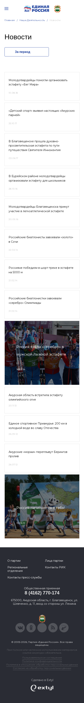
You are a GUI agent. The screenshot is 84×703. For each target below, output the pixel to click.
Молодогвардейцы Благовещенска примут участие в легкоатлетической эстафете (39, 209)
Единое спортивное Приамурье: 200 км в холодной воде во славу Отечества (38, 426)
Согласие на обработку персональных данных (42, 668)
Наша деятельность (32, 20)
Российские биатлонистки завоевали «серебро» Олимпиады (35, 300)
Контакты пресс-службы (24, 577)
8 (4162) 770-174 (42, 592)
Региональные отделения (17, 569)
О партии (14, 560)
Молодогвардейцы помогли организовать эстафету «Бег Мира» (38, 82)
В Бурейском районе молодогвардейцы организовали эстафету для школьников (37, 178)
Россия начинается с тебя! (40, 508)
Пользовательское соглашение (42, 657)
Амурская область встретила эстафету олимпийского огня (36, 397)
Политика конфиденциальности (42, 661)
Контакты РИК (55, 567)
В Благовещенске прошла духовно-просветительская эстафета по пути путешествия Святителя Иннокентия (35, 146)
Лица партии (54, 560)
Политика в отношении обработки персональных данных (42, 664)
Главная (9, 20)
